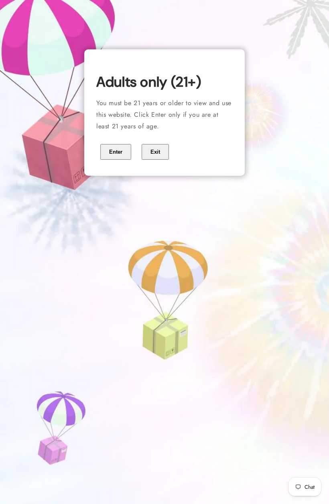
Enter (115, 152)
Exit (155, 152)
